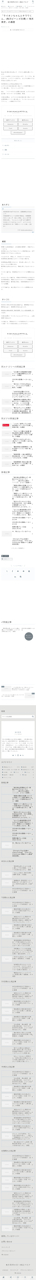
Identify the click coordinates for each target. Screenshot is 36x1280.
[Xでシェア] (7, 571)
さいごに (7, 154)
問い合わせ (5, 1254)
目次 (15, 140)
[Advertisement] (18, 51)
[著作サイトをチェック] (13, 755)
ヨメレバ (22, 113)
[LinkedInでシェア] (15, 576)
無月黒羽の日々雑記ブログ (18, 2)
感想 (6, 149)
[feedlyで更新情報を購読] (20, 755)
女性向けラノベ (7, 559)
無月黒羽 (18, 732)
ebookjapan (18, 132)
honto (25, 128)
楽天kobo (25, 120)
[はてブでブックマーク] (18, 571)
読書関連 (5, 556)
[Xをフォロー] (15, 755)
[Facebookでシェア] (12, 571)
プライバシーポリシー (9, 1251)
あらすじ (7, 145)
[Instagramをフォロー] (18, 755)
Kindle (25, 124)
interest (5, 1270)
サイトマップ (6, 1247)
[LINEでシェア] (23, 571)
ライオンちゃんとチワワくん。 (18, 111)
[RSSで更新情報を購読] (23, 755)
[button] (20, 576)
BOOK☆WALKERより (27, 230)
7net (10, 128)
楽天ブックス (10, 120)
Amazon (10, 124)
